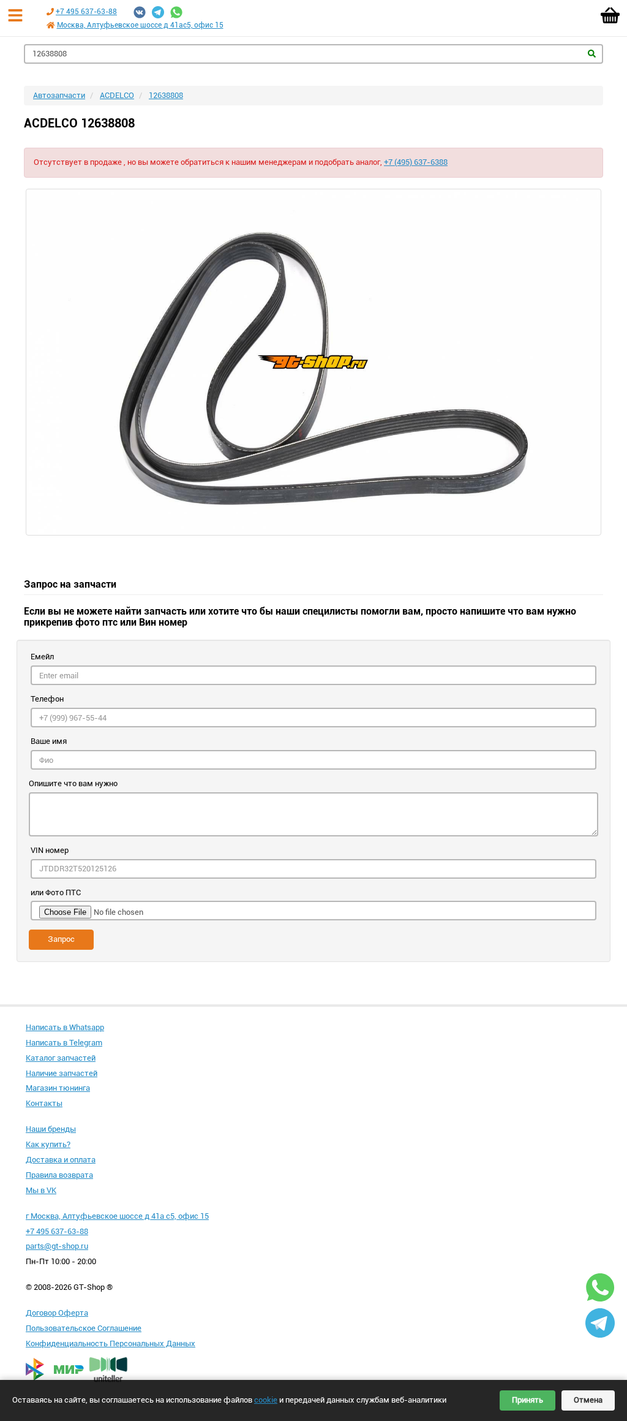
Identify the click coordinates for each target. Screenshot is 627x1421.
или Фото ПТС (56, 892)
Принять (527, 1399)
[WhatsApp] (176, 12)
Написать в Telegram (64, 1042)
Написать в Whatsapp (65, 1027)
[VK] (139, 12)
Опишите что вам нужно (73, 783)
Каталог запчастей (61, 1058)
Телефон (47, 698)
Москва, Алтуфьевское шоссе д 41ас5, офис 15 (140, 25)
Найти (592, 54)
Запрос (61, 939)
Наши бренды (51, 1129)
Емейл (42, 656)
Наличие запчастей (61, 1073)
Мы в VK (41, 1190)
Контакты (44, 1103)
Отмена (588, 1399)
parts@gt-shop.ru (57, 1246)
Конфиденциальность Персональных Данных (110, 1343)
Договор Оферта (57, 1312)
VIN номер (50, 850)
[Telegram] (158, 12)
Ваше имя (49, 741)
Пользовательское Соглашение (83, 1328)
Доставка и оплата (61, 1159)
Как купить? (48, 1144)
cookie (265, 1399)
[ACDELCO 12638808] (313, 362)
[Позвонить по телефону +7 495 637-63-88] (50, 11)
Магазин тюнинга (58, 1088)
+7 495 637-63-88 (86, 11)
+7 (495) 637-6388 (416, 162)
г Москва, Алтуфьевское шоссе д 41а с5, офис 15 (117, 1216)
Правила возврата (59, 1175)
